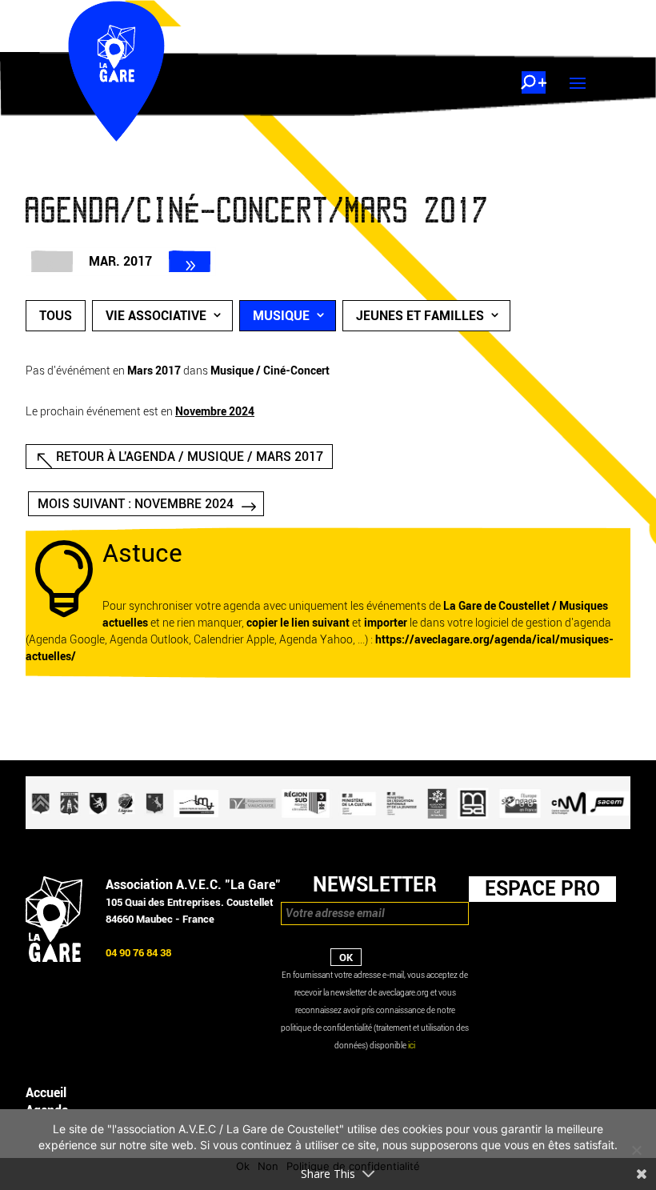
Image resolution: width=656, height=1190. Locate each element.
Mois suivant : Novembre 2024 (136, 503)
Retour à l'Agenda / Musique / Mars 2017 (189, 456)
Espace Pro (542, 888)
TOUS (55, 315)
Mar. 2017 (120, 261)
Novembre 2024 (214, 412)
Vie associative (156, 315)
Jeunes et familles (420, 315)
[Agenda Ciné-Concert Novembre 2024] (189, 261)
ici (411, 1045)
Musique (281, 315)
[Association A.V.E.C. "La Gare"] (54, 958)
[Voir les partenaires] (328, 825)
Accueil (46, 1092)
